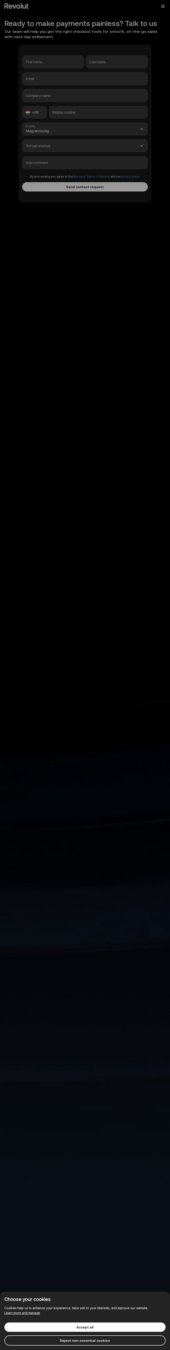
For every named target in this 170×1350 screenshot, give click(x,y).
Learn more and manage (22, 1313)
